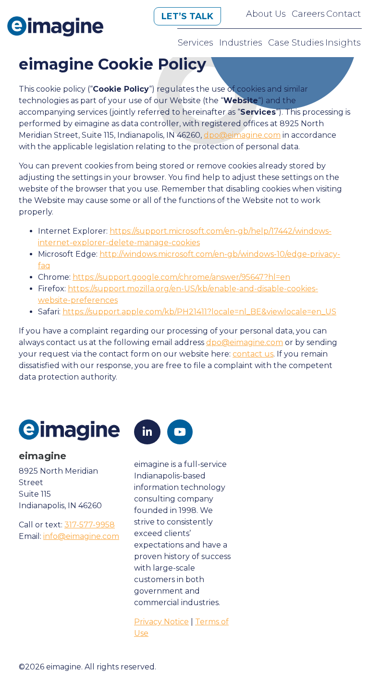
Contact (343, 14)
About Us (266, 14)
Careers (308, 14)
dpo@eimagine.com (242, 135)
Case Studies (296, 42)
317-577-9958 (89, 524)
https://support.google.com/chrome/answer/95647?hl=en (181, 277)
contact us (253, 353)
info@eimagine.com (81, 536)
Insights (343, 42)
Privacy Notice (161, 621)
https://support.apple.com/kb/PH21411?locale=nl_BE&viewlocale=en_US (199, 311)
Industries (240, 42)
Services (195, 42)
